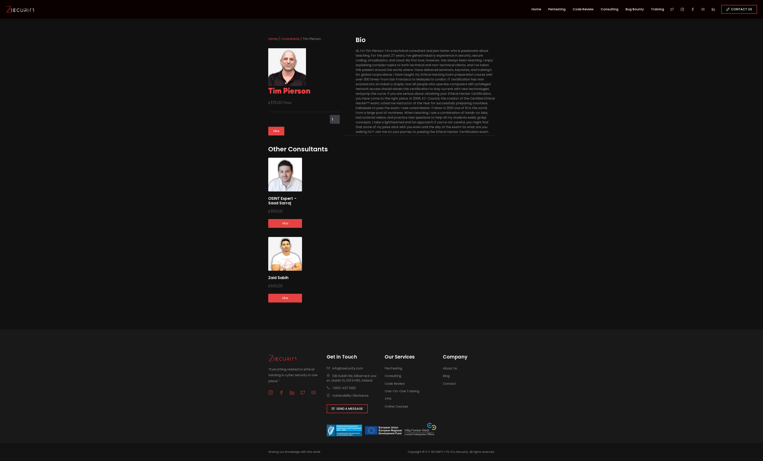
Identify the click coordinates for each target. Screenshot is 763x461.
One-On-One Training (402, 391)
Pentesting (556, 9)
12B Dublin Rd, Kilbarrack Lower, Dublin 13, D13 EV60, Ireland (352, 378)
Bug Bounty (635, 9)
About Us (450, 368)
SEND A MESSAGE (349, 408)
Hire (276, 131)
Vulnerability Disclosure (350, 395)
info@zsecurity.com (347, 368)
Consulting (609, 9)
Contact (449, 383)
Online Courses (396, 406)
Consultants (290, 39)
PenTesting (393, 368)
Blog (446, 376)
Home (536, 9)
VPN (388, 398)
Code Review (583, 9)
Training (657, 9)
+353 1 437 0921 (343, 388)
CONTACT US (741, 9)
